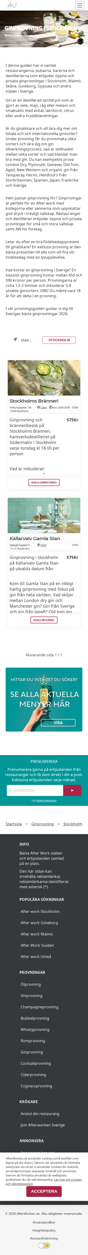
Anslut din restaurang (40, 1113)
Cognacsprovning (36, 1086)
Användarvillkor (44, 1222)
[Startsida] (12, 5)
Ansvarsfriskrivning (44, 1238)
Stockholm (59, 340)
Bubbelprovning (35, 1018)
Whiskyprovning (35, 1029)
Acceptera (44, 1191)
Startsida (14, 824)
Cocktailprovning (36, 1063)
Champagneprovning (39, 1007)
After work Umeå (36, 956)
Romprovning (33, 1040)
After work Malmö (37, 934)
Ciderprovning (33, 1074)
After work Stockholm (40, 911)
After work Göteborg (39, 922)
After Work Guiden (37, 945)
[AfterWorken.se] (44, 700)
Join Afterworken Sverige (43, 1125)
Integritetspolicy (46, 800)
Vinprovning (31, 995)
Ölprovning (31, 984)
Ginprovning (42, 824)
